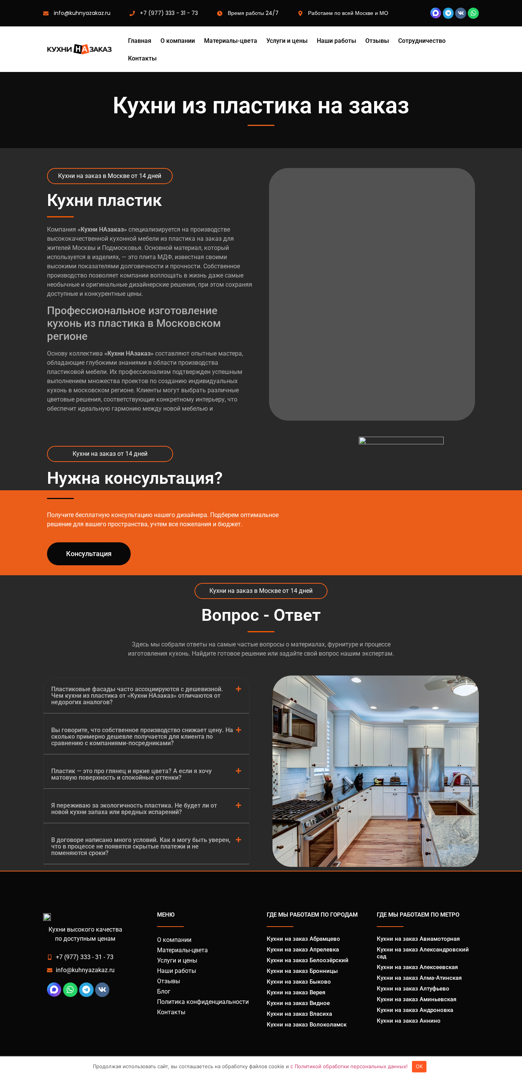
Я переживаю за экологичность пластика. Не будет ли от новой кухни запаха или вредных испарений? (134, 809)
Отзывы (377, 41)
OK (419, 1066)
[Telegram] (448, 13)
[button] (146, 695)
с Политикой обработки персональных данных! (349, 1066)
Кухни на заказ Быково (299, 981)
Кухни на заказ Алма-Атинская (419, 977)
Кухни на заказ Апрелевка (303, 949)
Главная (139, 41)
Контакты (142, 58)
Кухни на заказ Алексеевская (417, 967)
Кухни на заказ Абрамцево (303, 938)
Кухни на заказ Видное (298, 1003)
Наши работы (336, 41)
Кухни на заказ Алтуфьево (413, 988)
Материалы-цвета (230, 41)
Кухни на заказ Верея (296, 992)
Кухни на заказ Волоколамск (307, 1024)
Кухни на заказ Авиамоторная (418, 938)
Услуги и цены (287, 41)
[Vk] (460, 13)
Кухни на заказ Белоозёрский (308, 960)
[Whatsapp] (473, 13)
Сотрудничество (422, 41)
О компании (177, 41)
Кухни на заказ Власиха (299, 1013)
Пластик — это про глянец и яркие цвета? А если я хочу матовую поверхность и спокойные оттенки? (131, 774)
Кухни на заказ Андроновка (415, 1010)
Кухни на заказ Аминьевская (416, 999)
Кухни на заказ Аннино (409, 1020)
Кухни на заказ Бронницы (302, 971)
